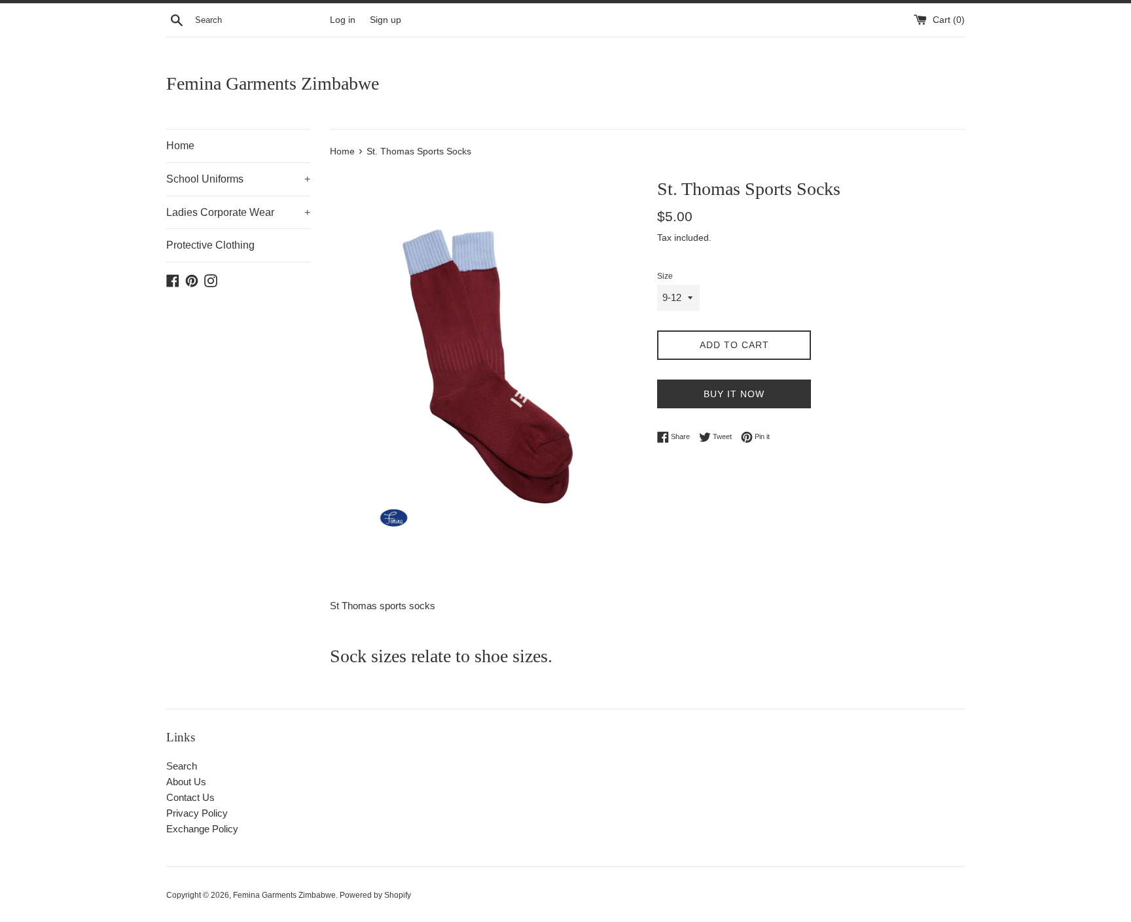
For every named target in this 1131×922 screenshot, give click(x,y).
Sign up (385, 20)
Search (181, 765)
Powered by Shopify (375, 895)
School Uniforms (238, 179)
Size (665, 276)
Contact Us (190, 797)
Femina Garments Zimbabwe (272, 83)
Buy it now (734, 394)
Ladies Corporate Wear (238, 212)
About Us (186, 781)
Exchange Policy (202, 828)
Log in (342, 20)
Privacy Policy (197, 813)
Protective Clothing (210, 245)
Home (180, 145)
